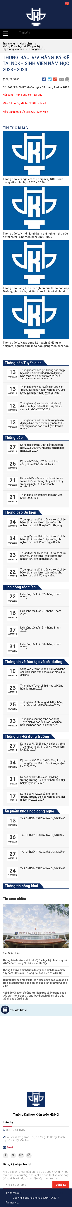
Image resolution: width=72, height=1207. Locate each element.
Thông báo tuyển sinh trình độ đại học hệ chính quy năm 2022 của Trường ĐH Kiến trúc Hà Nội (36, 962)
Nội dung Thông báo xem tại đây (22, 94)
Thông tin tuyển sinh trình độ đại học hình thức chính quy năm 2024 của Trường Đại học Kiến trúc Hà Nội (34, 971)
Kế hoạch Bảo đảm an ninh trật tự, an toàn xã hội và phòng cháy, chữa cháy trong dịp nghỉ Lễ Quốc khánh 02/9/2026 (41, 483)
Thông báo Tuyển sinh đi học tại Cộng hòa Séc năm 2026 (41, 687)
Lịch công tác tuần (20, 587)
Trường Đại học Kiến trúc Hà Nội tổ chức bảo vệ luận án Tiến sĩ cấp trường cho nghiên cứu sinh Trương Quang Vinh (35, 982)
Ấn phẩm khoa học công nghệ (29, 811)
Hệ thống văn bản (13, 49)
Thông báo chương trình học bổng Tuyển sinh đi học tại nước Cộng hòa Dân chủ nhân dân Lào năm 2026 (41, 722)
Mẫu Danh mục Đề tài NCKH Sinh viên (25, 111)
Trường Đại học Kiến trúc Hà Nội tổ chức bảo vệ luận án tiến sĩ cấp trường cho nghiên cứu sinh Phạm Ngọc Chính (43, 539)
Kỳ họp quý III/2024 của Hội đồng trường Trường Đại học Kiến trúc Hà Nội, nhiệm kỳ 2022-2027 (42, 796)
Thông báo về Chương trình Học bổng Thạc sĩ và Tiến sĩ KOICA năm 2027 (41, 704)
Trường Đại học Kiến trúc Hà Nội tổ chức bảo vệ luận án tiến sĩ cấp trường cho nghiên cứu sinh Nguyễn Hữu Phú (43, 555)
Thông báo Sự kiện (20, 512)
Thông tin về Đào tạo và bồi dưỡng (33, 661)
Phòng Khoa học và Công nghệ (21, 46)
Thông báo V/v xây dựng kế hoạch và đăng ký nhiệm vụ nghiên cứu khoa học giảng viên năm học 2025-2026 (36, 346)
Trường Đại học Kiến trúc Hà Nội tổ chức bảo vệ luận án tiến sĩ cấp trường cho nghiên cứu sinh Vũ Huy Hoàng (43, 572)
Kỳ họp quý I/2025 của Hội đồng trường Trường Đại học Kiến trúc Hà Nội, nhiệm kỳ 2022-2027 (42, 763)
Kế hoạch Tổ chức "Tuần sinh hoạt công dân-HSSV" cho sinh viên (39, 463)
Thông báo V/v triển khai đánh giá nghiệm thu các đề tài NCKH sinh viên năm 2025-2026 (35, 235)
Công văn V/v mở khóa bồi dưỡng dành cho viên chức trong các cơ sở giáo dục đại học (42, 671)
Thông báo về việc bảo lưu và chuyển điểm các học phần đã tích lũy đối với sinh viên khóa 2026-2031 (41, 406)
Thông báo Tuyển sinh (23, 363)
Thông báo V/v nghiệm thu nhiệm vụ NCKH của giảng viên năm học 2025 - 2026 (33, 180)
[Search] (63, 32)
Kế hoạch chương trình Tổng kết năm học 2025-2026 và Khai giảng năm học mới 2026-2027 (42, 447)
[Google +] (21, 1155)
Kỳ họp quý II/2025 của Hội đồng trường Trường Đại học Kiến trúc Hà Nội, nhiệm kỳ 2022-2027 (43, 746)
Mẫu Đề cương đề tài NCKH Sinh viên (25, 103)
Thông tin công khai (21, 886)
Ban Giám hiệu (11, 953)
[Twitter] (13, 1155)
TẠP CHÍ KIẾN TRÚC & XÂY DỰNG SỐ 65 (42, 835)
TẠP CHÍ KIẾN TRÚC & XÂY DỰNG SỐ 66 (42, 818)
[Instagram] (29, 1155)
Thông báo (35, 49)
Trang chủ (9, 43)
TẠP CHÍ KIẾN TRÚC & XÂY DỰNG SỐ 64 (42, 851)
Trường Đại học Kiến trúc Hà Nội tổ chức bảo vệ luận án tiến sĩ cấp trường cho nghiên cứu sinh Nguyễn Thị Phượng (43, 522)
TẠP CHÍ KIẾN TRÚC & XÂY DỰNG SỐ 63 (42, 868)
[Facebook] (5, 1155)
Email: (10, 1147)
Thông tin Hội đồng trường (27, 736)
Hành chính (26, 43)
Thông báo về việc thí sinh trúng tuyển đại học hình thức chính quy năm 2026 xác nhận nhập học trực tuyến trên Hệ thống (42, 425)
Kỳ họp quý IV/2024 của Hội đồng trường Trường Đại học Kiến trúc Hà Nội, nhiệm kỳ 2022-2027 (42, 780)
